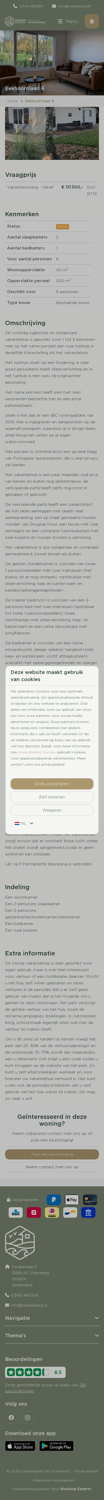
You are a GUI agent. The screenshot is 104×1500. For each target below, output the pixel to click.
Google (49, 752)
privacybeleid (29, 752)
